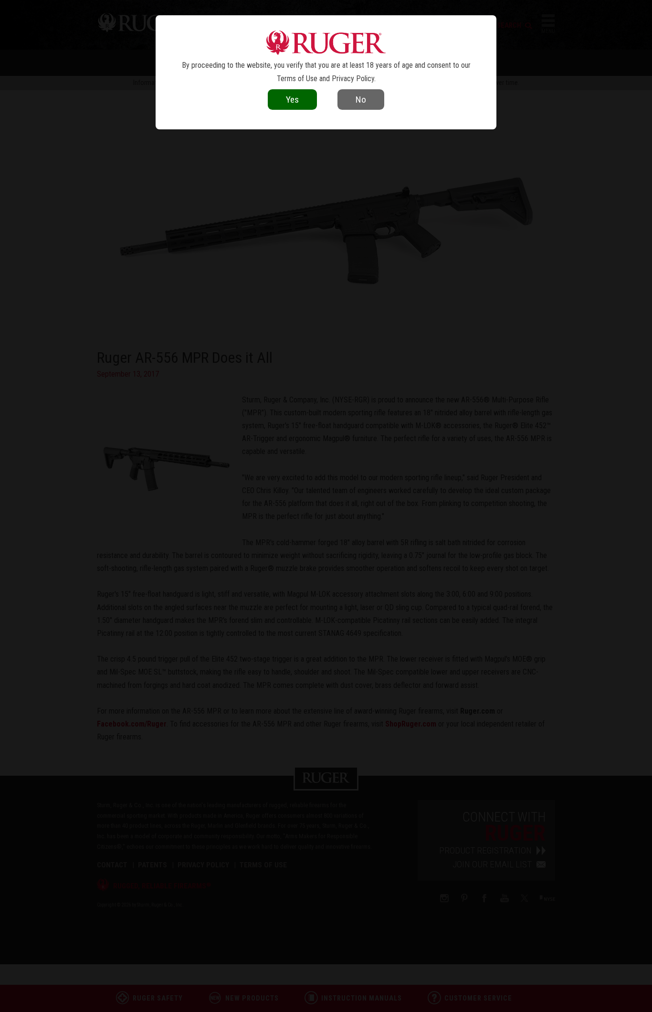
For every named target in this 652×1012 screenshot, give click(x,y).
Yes (292, 99)
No (361, 99)
